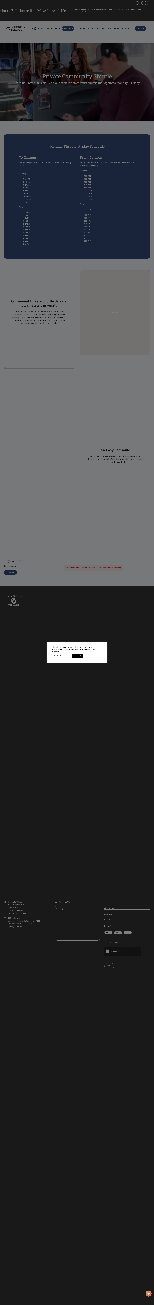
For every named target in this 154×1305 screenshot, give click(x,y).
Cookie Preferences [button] (62, 656)
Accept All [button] (78, 656)
